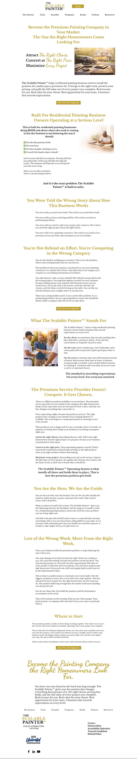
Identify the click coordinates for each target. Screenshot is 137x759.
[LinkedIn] (34, 752)
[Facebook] (29, 752)
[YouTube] (39, 752)
